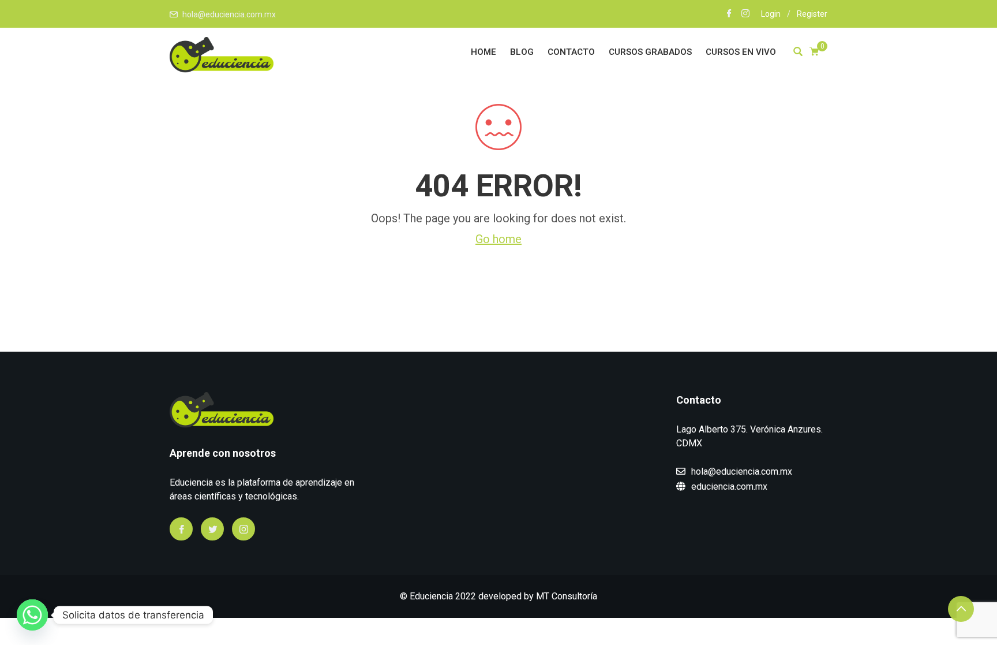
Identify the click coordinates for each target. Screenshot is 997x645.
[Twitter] (212, 528)
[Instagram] (243, 528)
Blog (522, 52)
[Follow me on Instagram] (745, 14)
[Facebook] (181, 528)
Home (483, 52)
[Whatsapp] (32, 615)
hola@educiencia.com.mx (229, 14)
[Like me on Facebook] (729, 14)
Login (771, 13)
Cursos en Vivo (741, 52)
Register (812, 13)
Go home (498, 239)
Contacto (571, 52)
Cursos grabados (650, 52)
